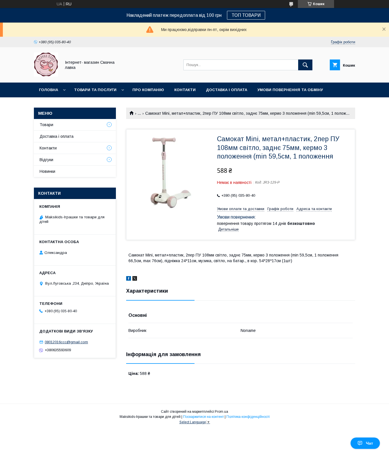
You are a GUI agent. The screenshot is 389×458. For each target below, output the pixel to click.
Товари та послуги (95, 90)
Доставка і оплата (226, 90)
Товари (46, 124)
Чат (369, 443)
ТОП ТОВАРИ (246, 15)
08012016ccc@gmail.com (66, 342)
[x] (134, 279)
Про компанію (148, 90)
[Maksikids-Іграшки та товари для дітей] (46, 75)
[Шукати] (305, 64)
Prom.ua (221, 412)
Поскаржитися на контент (203, 417)
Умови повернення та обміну (290, 90)
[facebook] (128, 279)
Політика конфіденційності (248, 417)
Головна (48, 90)
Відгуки (46, 159)
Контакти (185, 90)
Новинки (48, 104)
